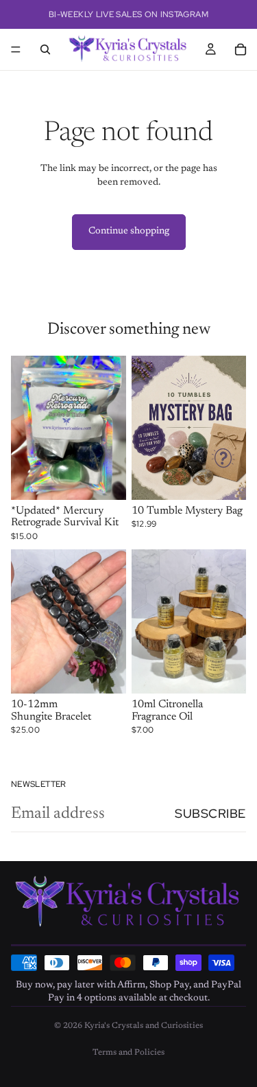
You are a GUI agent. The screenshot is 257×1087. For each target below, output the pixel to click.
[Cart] (240, 49)
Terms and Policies (128, 1053)
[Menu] (16, 49)
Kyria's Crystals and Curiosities (143, 1026)
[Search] (45, 49)
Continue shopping (128, 231)
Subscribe (210, 813)
